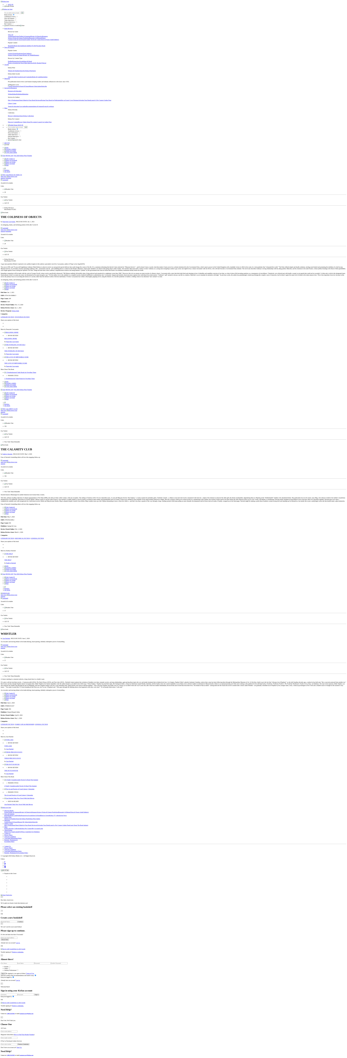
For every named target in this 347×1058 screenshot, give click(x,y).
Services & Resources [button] (10, 88)
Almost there (4, 939)
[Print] (6, 165)
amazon (3, 178)
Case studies (22, 106)
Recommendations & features (34, 106)
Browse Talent (22, 122)
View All (10, 35)
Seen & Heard (28, 61)
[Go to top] (5, 870)
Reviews (6, 170)
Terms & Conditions (10, 836)
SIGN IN (10, 4)
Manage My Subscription (25, 822)
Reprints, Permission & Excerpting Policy (11, 840)
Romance (45, 36)
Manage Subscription (35, 86)
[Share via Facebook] (10, 160)
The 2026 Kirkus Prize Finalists (23, 155)
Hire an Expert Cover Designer (70, 100)
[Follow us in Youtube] (5, 867)
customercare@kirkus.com (26, 1013)
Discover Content (13, 122)
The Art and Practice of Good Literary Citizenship (18, 795)
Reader (6, 966)
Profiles (10, 61)
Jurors (34, 71)
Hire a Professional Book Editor (13, 825)
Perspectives (15, 61)
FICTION (7, 172)
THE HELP (7, 560)
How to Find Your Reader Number (24, 1034)
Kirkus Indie (15, 311)
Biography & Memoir (35, 38)
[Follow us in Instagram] (5, 865)
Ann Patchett (6, 638)
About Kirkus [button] (8, 830)
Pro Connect (8, 24)
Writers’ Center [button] (8, 823)
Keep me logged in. (6, 977)
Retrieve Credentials (23, 1044)
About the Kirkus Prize (25, 71)
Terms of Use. (30, 973)
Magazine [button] (7, 78)
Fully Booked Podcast (40, 63)
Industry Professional (10, 970)
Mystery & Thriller (28, 55)
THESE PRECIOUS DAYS (12, 758)
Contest (16, 832)
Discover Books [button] (9, 810)
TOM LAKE (8, 746)
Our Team (11, 832)
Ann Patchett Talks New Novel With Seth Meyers (18, 804)
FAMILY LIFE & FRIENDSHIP (24, 724)
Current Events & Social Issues (17, 39)
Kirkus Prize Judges (34, 819)
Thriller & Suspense (24, 36)
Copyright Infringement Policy (13, 838)
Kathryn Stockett (8, 454)
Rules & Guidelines (38, 77)
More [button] (5, 108)
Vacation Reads (40, 46)
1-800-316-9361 (11, 1013)
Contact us (7, 833)
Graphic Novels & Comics (33, 39)
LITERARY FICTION (7, 317)
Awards (21, 61)
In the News (20, 63)
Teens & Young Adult (47, 39)
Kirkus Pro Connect (26, 828)
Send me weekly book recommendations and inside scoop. (17, 975)
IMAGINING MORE (10, 338)
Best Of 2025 (32, 46)
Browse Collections (13, 116)
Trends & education (13, 106)
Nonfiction (26, 38)
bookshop (8, 178)
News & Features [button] (9, 47)
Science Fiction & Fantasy (15, 38)
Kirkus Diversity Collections (12, 828)
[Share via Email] (9, 163)
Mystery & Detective (36, 36)
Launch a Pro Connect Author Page (60, 825)
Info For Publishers (34, 832)
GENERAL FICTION (37, 538)
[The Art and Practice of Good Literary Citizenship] (19, 789)
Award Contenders (27, 77)
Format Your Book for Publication (51, 100)
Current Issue (12, 86)
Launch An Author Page (45, 122)
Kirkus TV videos (54, 815)
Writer (6, 968)
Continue (20, 921)
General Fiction (12, 53)
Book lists (17, 46)
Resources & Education (14, 91)
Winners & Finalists (13, 71)
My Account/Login (37, 828)
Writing (10, 94)
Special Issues (19, 86)
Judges (45, 77)
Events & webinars (48, 106)
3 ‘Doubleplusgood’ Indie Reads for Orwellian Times (19, 378)
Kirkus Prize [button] (7, 817)
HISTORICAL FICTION (22, 538)
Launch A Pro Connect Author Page (101, 100)
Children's (56, 39)
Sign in (3, 973)
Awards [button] (6, 64)
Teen (24, 53)
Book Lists (13, 815)
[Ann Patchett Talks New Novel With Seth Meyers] (19, 798)
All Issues (26, 86)
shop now (4, 176)
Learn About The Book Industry (79, 825)
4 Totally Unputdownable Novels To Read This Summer (20, 786)
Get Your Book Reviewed (33, 100)
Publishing (19, 94)
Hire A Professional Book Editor (17, 100)
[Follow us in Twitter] (5, 863)
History (43, 38)
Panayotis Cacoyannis (9, 221)
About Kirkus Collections (26, 116)
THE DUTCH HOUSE (11, 770)
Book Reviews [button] (8, 28)
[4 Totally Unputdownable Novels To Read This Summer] (21, 780)
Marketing (25, 94)
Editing (14, 94)
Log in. (18, 943)
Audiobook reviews (10, 16)
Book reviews (8, 15)
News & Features (9, 18)
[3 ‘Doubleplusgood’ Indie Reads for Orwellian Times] (20, 372)
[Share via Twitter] (10, 162)
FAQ (20, 832)
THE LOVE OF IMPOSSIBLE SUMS (15, 363)
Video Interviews (9, 20)
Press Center (25, 832)
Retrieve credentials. (18, 952)
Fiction (17, 36)
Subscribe (44, 86)
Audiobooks (11, 36)
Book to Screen (12, 63)
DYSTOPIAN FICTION (22, 317)
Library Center (12, 103)
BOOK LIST (9, 155)
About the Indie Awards (15, 77)
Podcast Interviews (9, 22)
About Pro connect (32, 122)
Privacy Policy (8, 835)
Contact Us (7, 846)
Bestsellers (11, 46)
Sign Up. (19, 1047)
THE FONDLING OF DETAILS (14, 351)
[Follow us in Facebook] (4, 862)
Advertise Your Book (85, 100)
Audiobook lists (24, 46)
